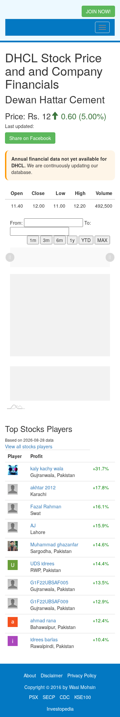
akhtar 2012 (43, 487)
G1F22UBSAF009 (49, 601)
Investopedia (60, 708)
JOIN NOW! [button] (98, 11)
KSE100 (82, 697)
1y (72, 240)
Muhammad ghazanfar (54, 544)
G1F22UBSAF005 (49, 582)
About (30, 675)
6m (59, 240)
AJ (33, 525)
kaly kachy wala (46, 468)
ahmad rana (43, 620)
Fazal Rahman (45, 506)
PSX (33, 697)
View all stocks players (28, 446)
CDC (65, 697)
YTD (86, 240)
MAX (102, 240)
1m (33, 240)
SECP (49, 697)
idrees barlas (44, 639)
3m (46, 240)
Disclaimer (52, 675)
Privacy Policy (81, 675)
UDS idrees (42, 563)
